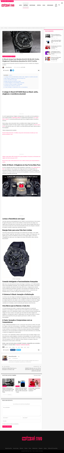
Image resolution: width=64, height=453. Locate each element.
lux (16, 347)
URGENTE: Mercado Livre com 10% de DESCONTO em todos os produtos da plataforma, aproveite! (33, 369)
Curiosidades (50, 5)
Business (4, 386)
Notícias (26, 5)
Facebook (23, 344)
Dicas (44, 5)
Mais (56, 5)
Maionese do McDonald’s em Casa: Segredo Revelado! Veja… (56, 58)
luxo (18, 347)
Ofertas (39, 5)
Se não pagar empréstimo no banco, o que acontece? (56, 47)
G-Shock (13, 347)
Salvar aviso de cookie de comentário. (11, 423)
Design (4, 56)
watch (28, 347)
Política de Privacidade (52, 448)
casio (10, 347)
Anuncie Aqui (15, 448)
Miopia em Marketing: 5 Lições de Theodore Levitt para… (56, 35)
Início (20, 5)
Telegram (41, 448)
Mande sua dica (8, 448)
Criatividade (32, 5)
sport (25, 347)
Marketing (8, 56)
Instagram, (18, 344)
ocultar (10, 75)
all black (6, 347)
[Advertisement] (32, 17)
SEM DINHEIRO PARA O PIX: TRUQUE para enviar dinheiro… (56, 52)
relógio (22, 347)
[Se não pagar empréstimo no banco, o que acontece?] (34, 383)
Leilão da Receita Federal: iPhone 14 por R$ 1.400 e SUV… (56, 41)
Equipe (45, 448)
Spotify (27, 344)
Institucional (34, 448)
